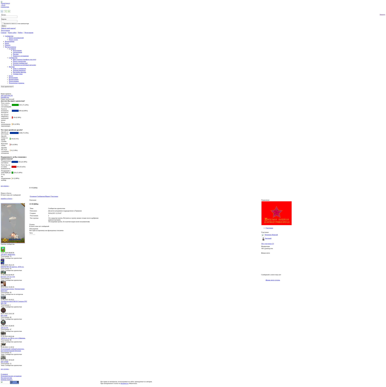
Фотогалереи (13, 77)
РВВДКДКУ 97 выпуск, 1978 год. (12, 267)
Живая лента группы (273, 280)
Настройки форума (19, 72)
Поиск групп (13, 39)
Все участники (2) (267, 244)
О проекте (12, 49)
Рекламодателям (6, 378)
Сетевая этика (18, 74)
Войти (20, 32)
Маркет (47, 196)
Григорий (268, 238)
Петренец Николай (271, 235)
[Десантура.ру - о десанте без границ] (13, 243)
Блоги (7, 43)
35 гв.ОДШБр (32, 234)
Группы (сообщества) (20, 63)
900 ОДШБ (4, 362)
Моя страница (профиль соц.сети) (24, 59)
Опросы (7, 45)
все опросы (5, 186)
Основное (33, 196)
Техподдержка (14, 81)
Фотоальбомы (9, 41)
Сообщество (9, 36)
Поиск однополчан (19, 61)
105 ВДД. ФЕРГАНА (8, 254)
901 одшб (4, 315)
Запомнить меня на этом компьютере (16, 23)
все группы (5, 369)
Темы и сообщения (19, 68)
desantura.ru (124, 383)
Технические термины (16, 83)
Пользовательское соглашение (11, 376)
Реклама (15, 54)
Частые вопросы (10, 47)
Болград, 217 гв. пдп (8, 276)
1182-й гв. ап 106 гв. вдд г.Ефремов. (13, 338)
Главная (3, 32)
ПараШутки (5, 97)
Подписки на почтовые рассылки (24, 65)
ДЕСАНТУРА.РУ (7, 95)
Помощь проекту (6, 379)
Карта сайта (12, 32)
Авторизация (17, 52)
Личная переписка (19, 70)
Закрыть (382, 14)
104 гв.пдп (4, 327)
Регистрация (5, 30)
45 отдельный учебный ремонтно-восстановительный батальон (12, 350)
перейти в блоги (6, 198)
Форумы (12, 67)
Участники (54, 196)
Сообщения (41, 196)
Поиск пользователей (16, 38)
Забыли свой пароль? (8, 28)
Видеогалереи (13, 79)
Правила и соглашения (21, 56)
